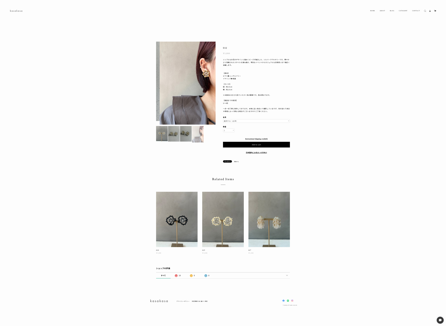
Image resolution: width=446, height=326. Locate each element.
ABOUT (382, 11)
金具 (224, 117)
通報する (236, 161)
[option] (186, 84)
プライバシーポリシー (183, 301)
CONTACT (416, 11)
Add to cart (256, 145)
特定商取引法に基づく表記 (200, 301)
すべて (163, 275)
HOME (372, 11)
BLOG (392, 11)
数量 (224, 127)
